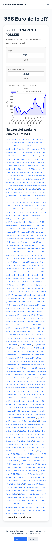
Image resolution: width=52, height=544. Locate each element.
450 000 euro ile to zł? (21, 474)
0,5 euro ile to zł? (26, 481)
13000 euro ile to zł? (26, 172)
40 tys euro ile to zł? (24, 265)
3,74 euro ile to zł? (30, 421)
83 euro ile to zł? (28, 368)
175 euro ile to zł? (17, 351)
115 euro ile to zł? (23, 428)
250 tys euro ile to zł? (36, 179)
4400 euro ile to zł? (32, 351)
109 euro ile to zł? (23, 252)
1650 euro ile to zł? (23, 411)
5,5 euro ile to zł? (19, 308)
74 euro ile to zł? (28, 139)
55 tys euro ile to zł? (27, 325)
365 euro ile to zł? (23, 275)
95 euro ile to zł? (26, 414)
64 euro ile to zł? (30, 384)
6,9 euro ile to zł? (36, 428)
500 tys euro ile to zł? (24, 331)
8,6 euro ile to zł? (17, 487)
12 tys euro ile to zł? (16, 143)
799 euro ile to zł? (12, 414)
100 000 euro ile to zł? (21, 341)
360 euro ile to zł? (28, 202)
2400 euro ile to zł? (23, 159)
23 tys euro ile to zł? (31, 305)
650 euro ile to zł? (31, 166)
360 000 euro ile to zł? (21, 454)
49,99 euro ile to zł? (24, 448)
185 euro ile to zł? (12, 239)
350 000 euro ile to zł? (25, 381)
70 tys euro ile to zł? (18, 222)
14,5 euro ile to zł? (26, 394)
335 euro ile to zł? (23, 365)
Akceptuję (20, 539)
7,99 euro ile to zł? (23, 437)
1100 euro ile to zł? (16, 186)
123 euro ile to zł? (28, 348)
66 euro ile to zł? (30, 295)
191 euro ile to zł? (17, 471)
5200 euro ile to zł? (27, 278)
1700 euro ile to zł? (34, 209)
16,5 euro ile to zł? (32, 434)
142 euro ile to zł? (36, 454)
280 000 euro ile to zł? (14, 451)
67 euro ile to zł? (15, 348)
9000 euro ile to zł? (37, 322)
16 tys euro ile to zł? (33, 298)
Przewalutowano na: (16, 69)
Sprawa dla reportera (14, 4)
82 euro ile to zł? (15, 501)
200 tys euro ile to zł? (13, 139)
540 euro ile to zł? (37, 275)
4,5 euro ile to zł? (12, 345)
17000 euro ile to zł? (18, 401)
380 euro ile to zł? (37, 169)
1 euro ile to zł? (16, 510)
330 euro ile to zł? (29, 259)
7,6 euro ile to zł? (12, 497)
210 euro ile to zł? (15, 282)
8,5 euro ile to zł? (36, 474)
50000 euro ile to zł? (33, 262)
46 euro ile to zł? (36, 149)
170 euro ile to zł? (37, 252)
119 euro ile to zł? (32, 268)
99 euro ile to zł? (28, 288)
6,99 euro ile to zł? (12, 461)
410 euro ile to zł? (37, 355)
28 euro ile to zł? (12, 441)
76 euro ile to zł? (15, 285)
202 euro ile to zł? (32, 388)
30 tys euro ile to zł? (16, 166)
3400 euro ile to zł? (26, 497)
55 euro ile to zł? (29, 242)
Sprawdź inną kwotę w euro (20, 517)
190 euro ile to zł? (19, 424)
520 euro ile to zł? (23, 312)
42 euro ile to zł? (12, 172)
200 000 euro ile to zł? (30, 229)
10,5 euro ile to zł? (32, 408)
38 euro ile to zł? (26, 162)
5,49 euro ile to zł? (29, 451)
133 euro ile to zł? (37, 437)
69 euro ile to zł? (31, 375)
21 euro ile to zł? (37, 159)
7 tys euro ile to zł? (20, 179)
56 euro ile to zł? (17, 338)
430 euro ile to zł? (29, 371)
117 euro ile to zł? (37, 504)
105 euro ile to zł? (17, 514)
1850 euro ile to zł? (18, 156)
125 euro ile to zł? (31, 143)
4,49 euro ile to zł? (31, 471)
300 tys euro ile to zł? (17, 268)
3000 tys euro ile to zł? (14, 219)
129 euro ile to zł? (37, 391)
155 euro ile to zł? (33, 318)
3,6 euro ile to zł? (15, 418)
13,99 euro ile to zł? (16, 484)
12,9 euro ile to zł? (12, 431)
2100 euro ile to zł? (26, 152)
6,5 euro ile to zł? (17, 189)
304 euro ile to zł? (38, 448)
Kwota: (10, 51)
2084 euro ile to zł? (26, 507)
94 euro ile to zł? (17, 421)
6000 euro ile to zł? (16, 335)
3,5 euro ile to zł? (23, 215)
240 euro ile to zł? (19, 272)
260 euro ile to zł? (12, 325)
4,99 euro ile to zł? (32, 156)
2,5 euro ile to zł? (37, 312)
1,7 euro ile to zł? (25, 494)
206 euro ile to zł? (33, 308)
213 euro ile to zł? (25, 345)
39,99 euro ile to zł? (34, 424)
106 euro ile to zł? (30, 467)
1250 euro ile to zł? (16, 176)
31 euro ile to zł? (30, 335)
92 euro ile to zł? (25, 302)
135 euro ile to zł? (27, 255)
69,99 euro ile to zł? (20, 378)
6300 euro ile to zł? (31, 444)
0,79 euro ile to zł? (15, 371)
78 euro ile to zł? (36, 215)
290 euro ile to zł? (15, 242)
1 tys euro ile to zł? (18, 328)
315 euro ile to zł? (26, 182)
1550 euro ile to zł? (29, 292)
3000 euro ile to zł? (27, 239)
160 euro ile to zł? (12, 162)
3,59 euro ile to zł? (23, 477)
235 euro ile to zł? (33, 272)
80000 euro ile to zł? (16, 444)
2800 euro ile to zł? (13, 235)
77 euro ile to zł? (15, 292)
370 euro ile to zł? (23, 322)
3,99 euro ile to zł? (17, 375)
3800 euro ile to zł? (16, 398)
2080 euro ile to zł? (18, 388)
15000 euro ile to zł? (31, 205)
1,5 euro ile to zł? (17, 467)
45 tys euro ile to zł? (24, 404)
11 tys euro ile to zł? (24, 457)
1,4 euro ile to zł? (26, 461)
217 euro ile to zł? (36, 491)
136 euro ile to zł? (29, 199)
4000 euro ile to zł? (16, 464)
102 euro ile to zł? (34, 378)
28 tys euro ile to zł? (18, 318)
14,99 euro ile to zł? (26, 441)
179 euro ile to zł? (15, 259)
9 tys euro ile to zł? (37, 341)
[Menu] (48, 4)
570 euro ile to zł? (12, 182)
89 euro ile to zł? (36, 146)
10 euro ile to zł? (29, 510)
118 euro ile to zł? (39, 494)
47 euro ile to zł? (23, 149)
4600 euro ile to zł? (33, 361)
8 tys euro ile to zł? (31, 176)
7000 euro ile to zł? (27, 358)
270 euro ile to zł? (30, 398)
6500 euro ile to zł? (16, 305)
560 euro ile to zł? (30, 464)
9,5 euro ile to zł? (17, 295)
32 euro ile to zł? (23, 146)
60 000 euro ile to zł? (16, 408)
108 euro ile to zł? (23, 504)
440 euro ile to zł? (30, 189)
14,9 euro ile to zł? (31, 484)
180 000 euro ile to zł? (17, 361)
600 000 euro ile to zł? (30, 501)
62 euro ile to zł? (15, 229)
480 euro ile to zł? (23, 232)
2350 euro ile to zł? (27, 431)
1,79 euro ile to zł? (38, 477)
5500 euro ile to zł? (13, 255)
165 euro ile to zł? (15, 199)
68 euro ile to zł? (27, 235)
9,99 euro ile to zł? (23, 169)
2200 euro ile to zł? (37, 232)
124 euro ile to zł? (23, 355)
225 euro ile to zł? (23, 391)
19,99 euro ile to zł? (34, 222)
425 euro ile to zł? (26, 315)
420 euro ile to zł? (28, 285)
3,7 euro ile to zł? (23, 491)
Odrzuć (33, 539)
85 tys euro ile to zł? (31, 487)
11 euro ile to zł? (15, 368)
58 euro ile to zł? (34, 249)
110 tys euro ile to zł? (16, 434)
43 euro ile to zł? (17, 205)
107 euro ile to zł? (12, 315)
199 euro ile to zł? (30, 338)
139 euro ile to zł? (25, 225)
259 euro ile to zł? (25, 196)
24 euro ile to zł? (29, 282)
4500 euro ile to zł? (29, 418)
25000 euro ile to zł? (16, 245)
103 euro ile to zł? (38, 457)
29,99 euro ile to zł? (20, 249)
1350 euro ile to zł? (16, 384)
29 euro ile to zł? (19, 262)
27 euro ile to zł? (15, 202)
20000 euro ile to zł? (20, 192)
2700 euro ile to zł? (33, 328)
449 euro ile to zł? (33, 401)
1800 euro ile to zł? (31, 245)
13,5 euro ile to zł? (19, 209)
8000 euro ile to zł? (18, 298)
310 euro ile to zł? (30, 186)
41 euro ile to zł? (15, 288)
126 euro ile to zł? (35, 192)
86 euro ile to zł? (29, 219)
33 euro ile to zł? (36, 212)
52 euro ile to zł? (23, 212)
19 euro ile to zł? (40, 235)
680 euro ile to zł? (12, 358)
